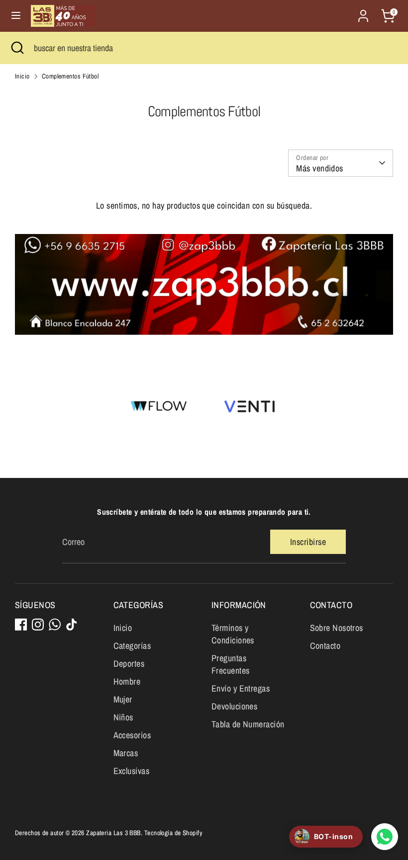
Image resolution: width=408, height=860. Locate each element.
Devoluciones (234, 706)
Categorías (132, 645)
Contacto (325, 645)
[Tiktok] (72, 624)
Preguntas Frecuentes (230, 664)
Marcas (125, 753)
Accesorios (132, 735)
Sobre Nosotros (336, 628)
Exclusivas (131, 771)
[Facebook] (21, 624)
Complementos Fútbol (70, 76)
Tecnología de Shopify (173, 832)
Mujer (122, 699)
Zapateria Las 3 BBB (113, 832)
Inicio (22, 76)
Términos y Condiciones (232, 634)
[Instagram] (38, 624)
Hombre (127, 681)
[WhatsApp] (55, 624)
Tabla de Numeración (248, 724)
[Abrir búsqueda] (16, 48)
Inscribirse (308, 542)
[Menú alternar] (16, 15)
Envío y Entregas (240, 688)
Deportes (129, 663)
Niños (123, 717)
